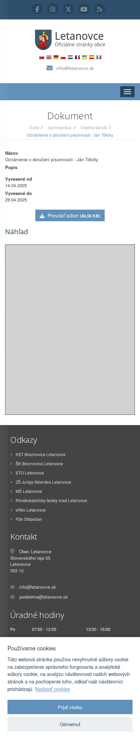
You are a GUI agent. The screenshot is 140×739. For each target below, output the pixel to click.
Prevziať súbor (73, 215)
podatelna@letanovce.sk (43, 596)
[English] (48, 57)
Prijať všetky (70, 707)
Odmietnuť (70, 724)
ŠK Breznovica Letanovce (39, 463)
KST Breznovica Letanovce (41, 454)
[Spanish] (91, 57)
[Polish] (63, 57)
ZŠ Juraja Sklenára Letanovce (43, 482)
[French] (77, 57)
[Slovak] (41, 57)
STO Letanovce (30, 473)
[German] (55, 57)
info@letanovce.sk (74, 68)
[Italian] (98, 57)
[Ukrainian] (84, 57)
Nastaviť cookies (52, 689)
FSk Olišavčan (29, 519)
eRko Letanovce (31, 510)
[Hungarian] (70, 57)
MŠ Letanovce (29, 491)
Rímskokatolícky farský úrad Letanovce (51, 500)
